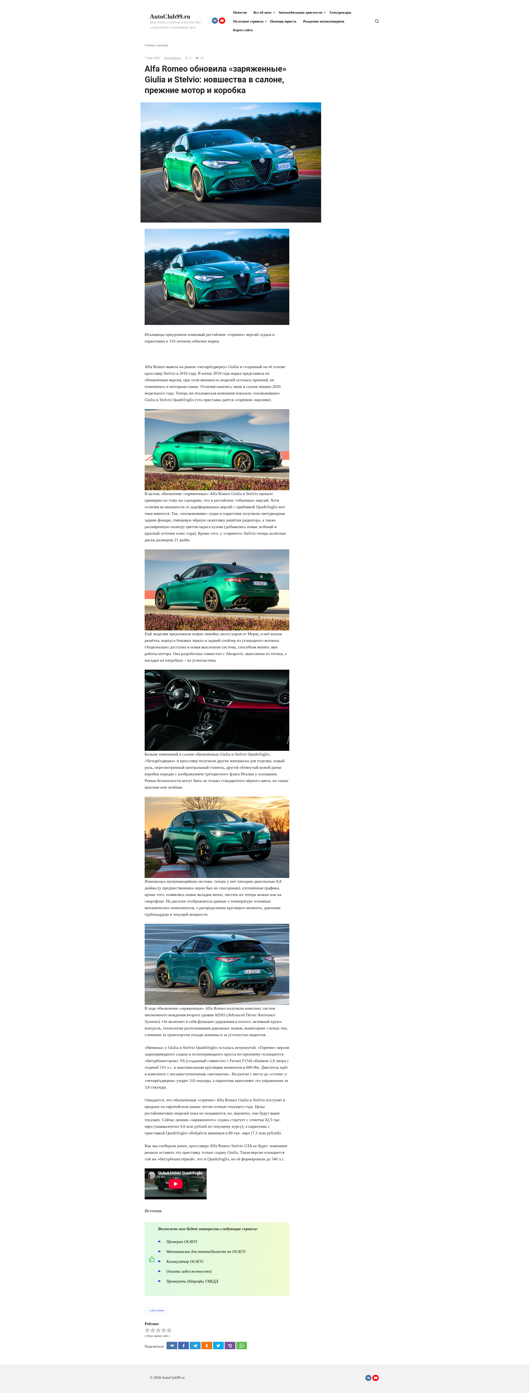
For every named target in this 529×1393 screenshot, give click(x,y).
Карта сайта (243, 30)
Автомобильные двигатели (300, 12)
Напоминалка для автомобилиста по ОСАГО (205, 1251)
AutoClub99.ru (170, 16)
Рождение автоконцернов (323, 21)
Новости (240, 12)
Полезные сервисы (248, 21)
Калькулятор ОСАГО (184, 1261)
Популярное (172, 58)
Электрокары (340, 12)
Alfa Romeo (157, 1310)
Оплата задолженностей (189, 1271)
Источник (153, 1210)
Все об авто (262, 12)
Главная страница (156, 45)
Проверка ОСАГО (181, 1241)
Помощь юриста (283, 21)
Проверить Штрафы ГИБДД (192, 1281)
